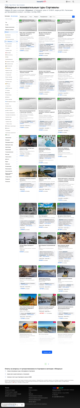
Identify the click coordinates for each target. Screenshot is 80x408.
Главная (6, 4)
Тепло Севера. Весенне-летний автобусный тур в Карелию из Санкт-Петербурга (27, 308)
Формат (36, 16)
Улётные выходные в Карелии (27, 216)
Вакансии (31, 393)
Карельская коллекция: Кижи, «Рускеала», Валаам (26, 71)
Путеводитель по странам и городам (13, 393)
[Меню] (6, 1)
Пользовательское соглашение (35, 395)
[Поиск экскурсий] (73, 17)
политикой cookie (11, 405)
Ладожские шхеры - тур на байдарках (45, 179)
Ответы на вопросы (33, 390)
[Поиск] (73, 1)
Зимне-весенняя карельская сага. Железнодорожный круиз (65, 307)
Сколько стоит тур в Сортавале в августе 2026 (19, 377)
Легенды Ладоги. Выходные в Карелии (26, 246)
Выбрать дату (23, 16)
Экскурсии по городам (10, 390)
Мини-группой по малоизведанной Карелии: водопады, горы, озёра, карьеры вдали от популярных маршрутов (66, 34)
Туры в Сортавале (21, 4)
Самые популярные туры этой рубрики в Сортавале (21, 371)
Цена (51, 16)
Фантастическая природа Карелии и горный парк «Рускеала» (27, 111)
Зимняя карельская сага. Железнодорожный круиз (45, 279)
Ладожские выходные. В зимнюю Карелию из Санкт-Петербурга (46, 307)
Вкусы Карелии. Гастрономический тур (47, 246)
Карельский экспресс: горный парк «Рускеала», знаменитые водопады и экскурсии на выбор (66, 180)
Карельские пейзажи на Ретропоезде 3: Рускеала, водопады (44, 149)
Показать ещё (47, 352)
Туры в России (12, 4)
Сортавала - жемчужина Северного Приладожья (28, 179)
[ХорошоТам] (41, 1)
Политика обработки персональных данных (38, 397)
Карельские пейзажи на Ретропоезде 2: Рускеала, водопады (64, 149)
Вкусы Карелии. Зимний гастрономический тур (63, 246)
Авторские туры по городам (11, 391)
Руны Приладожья (43, 216)
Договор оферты (32, 401)
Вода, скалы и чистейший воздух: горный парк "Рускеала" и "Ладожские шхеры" (27, 34)
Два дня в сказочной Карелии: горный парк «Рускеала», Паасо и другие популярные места (65, 112)
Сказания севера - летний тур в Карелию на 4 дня (27, 148)
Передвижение (43, 16)
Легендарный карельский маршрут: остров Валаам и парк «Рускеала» (66, 71)
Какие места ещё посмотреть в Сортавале (18, 374)
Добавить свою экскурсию (10, 395)
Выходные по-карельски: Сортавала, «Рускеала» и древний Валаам (47, 112)
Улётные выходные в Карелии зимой (65, 279)
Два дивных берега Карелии (64, 216)
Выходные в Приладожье (26, 278)
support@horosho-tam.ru (59, 396)
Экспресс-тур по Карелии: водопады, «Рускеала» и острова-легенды (46, 72)
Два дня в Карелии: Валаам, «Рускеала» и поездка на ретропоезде (45, 34)
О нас (30, 391)
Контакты (56, 394)
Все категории (14, 16)
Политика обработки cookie (35, 399)
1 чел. (30, 16)
